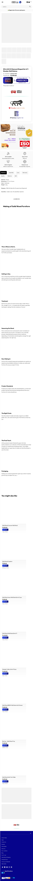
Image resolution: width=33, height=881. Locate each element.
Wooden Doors (5, 859)
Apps (3, 839)
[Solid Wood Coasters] (14, 547)
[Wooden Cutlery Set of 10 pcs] (14, 655)
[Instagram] (9, 867)
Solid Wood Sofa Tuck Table (9, 777)
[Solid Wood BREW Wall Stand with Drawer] (14, 691)
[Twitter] (2, 867)
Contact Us (4, 842)
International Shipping (6, 857)
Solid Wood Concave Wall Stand (10, 525)
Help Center (4, 863)
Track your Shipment (6, 861)
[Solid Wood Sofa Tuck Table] (14, 763)
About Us (3, 848)
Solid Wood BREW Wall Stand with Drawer (12, 705)
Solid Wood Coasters (7, 561)
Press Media (4, 846)
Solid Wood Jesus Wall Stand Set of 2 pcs (12, 597)
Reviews (3, 844)
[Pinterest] (11, 867)
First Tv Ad (4, 855)
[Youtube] (7, 867)
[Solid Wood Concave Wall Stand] (14, 511)
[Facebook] (4, 867)
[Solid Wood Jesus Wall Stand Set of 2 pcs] (14, 583)
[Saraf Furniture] (16, 2)
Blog (2, 852)
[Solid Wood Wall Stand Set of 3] (14, 619)
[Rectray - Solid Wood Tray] (14, 727)
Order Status (4, 837)
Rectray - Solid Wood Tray (8, 741)
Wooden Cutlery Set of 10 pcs (9, 669)
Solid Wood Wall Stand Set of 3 (9, 633)
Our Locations (4, 850)
